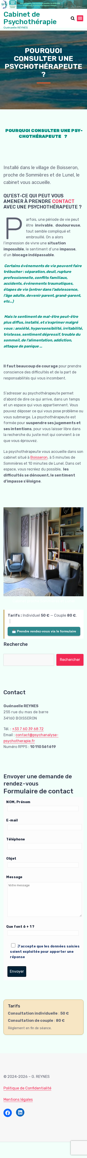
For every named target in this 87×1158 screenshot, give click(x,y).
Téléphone (15, 839)
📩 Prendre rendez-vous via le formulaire (44, 631)
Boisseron (39, 457)
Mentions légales (18, 1099)
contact (63, 201)
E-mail (12, 820)
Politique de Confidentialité (27, 1088)
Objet (11, 859)
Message (14, 877)
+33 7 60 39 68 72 (28, 729)
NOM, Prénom (18, 802)
